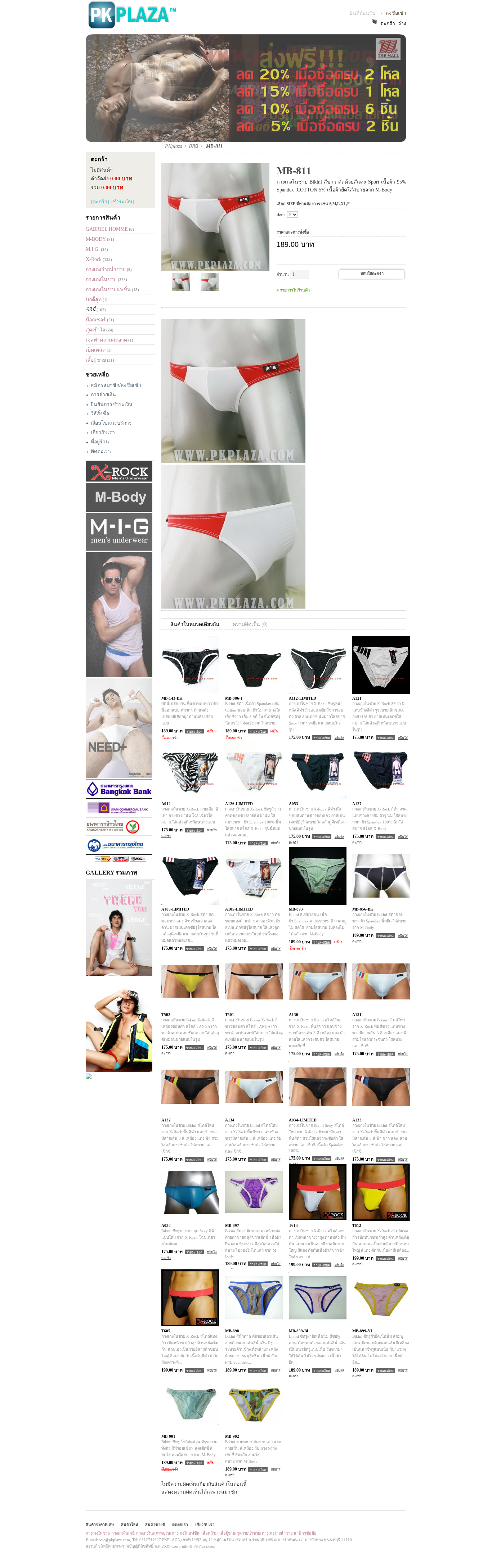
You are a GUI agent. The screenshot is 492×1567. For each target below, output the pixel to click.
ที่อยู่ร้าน (100, 441)
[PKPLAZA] (132, 27)
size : (281, 214)
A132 (166, 1120)
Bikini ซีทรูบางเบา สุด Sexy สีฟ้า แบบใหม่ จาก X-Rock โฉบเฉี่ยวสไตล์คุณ (188, 1237)
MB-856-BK (363, 909)
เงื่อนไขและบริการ (111, 423)
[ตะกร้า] (100, 201)
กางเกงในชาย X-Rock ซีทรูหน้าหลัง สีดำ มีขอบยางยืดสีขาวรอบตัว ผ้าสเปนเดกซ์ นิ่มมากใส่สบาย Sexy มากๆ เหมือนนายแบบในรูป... (317, 716)
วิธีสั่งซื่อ (100, 413)
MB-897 (232, 1225)
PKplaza (173, 146)
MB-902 (232, 1436)
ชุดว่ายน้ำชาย (248, 1533)
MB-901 (168, 1436)
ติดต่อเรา (101, 451)
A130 (293, 1014)
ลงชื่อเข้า (396, 13)
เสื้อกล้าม (209, 1533)
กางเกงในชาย (101, 279)
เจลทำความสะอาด (106, 340)
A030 (166, 1225)
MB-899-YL (362, 1331)
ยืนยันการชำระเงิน (112, 404)
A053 (293, 803)
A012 (166, 803)
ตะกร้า (99, 159)
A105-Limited (239, 909)
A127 (357, 803)
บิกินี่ (90, 309)
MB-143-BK (172, 698)
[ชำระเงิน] (122, 201)
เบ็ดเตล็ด (96, 350)
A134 (229, 1120)
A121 (357, 698)
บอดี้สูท (94, 299)
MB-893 (296, 909)
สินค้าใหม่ (129, 1524)
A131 (357, 1014)
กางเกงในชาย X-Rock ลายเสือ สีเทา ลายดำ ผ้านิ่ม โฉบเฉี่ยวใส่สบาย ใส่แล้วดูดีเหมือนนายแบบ (189, 815)
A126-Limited (239, 803)
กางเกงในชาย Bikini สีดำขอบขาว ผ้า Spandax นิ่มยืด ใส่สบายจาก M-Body (379, 921)
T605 (165, 1331)
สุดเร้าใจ (95, 330)
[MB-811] (181, 289)
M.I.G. (93, 249)
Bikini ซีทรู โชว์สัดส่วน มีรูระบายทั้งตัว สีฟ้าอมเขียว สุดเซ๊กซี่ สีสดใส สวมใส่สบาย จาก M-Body (189, 1448)
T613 (293, 1225)
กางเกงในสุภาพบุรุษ (153, 1533)
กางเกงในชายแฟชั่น (108, 289)
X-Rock (94, 259)
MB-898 (232, 1331)
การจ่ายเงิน (103, 394)
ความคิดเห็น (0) (250, 624)
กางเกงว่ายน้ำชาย (106, 269)
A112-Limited (302, 698)
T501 (229, 1014)
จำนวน (283, 274)
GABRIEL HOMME (107, 229)
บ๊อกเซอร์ (96, 319)
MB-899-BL (299, 1331)
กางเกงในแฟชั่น (186, 1533)
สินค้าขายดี (155, 1524)
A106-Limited (175, 909)
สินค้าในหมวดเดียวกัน (194, 624)
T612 (356, 1225)
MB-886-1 (234, 698)
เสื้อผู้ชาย (96, 360)
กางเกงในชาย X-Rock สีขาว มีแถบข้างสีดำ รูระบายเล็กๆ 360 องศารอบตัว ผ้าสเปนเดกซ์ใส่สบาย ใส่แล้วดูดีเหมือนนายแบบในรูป (379, 716)
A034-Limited (303, 1120)
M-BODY (96, 239)
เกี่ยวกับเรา (103, 432)
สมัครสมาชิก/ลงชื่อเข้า (116, 385)
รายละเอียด (194, 731)
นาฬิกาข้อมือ (305, 1533)
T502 (165, 1014)
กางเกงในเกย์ (122, 1533)
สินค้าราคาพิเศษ (100, 1524)
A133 (357, 1120)
